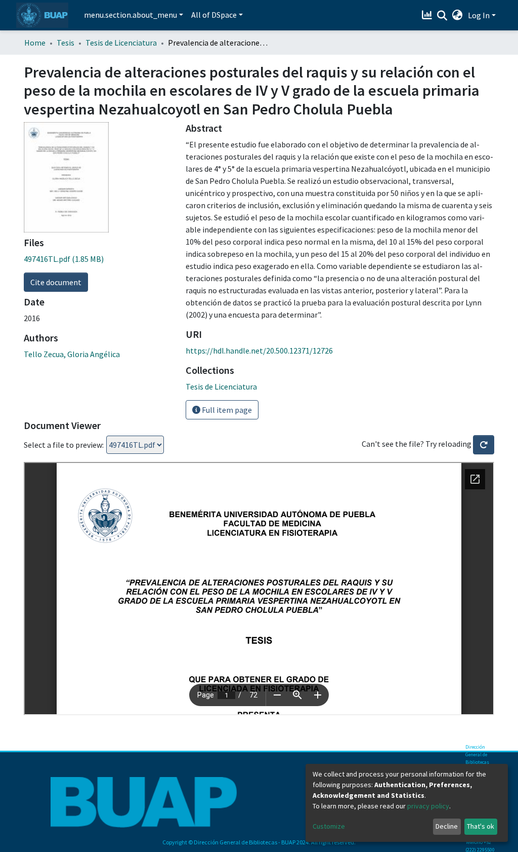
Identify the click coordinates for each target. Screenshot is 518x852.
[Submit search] (442, 15)
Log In (479, 15)
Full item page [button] (226, 410)
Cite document (55, 282)
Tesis (65, 42)
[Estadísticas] (428, 15)
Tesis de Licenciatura (121, 42)
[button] (457, 15)
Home (35, 42)
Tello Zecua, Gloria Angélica (72, 354)
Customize (329, 826)
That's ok (480, 826)
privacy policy (428, 805)
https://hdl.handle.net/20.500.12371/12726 (259, 350)
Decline (447, 826)
